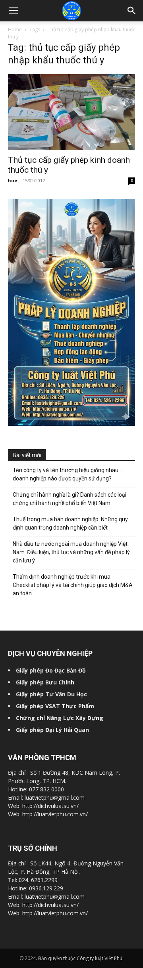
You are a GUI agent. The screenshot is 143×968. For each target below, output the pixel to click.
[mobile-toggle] (13, 10)
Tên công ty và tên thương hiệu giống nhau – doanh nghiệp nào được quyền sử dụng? (68, 474)
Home (15, 29)
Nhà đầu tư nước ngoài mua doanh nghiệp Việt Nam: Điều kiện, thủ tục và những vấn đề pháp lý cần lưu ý (71, 552)
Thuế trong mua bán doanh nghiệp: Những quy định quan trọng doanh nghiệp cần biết (70, 523)
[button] (132, 10)
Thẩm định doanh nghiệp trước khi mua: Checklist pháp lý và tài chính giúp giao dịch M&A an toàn (73, 585)
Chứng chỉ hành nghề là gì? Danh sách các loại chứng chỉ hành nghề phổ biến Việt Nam (69, 499)
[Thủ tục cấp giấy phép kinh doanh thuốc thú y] (71, 112)
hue (12, 180)
